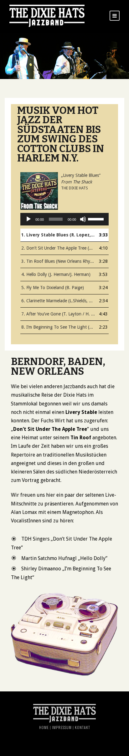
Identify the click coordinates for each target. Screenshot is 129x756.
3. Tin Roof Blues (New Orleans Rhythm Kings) (58, 261)
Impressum (62, 727)
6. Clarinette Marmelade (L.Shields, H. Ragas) (58, 300)
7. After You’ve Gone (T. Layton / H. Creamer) (58, 313)
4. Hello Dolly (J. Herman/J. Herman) (55, 274)
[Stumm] (83, 219)
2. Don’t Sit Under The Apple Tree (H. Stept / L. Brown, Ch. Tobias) (58, 248)
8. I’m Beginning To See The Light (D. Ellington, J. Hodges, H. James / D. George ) (58, 327)
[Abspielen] (28, 219)
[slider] (97, 218)
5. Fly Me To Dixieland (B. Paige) (52, 287)
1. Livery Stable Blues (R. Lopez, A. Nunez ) (58, 234)
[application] (64, 219)
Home (44, 727)
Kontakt (82, 727)
